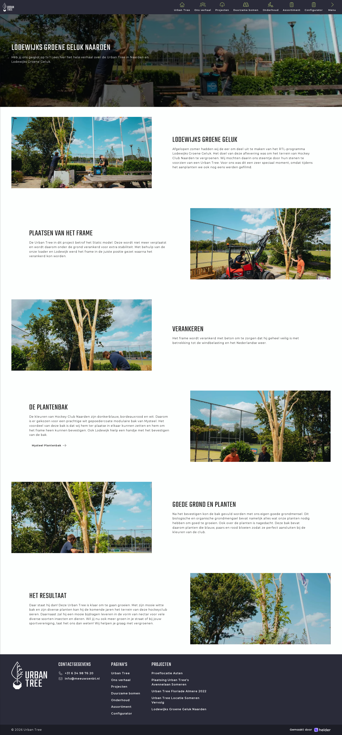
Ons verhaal (121, 680)
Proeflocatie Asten (167, 673)
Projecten (119, 686)
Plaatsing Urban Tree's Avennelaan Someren (170, 682)
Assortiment (121, 706)
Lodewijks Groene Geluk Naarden (179, 709)
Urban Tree (120, 673)
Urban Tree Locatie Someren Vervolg (176, 700)
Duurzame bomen (125, 693)
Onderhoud (120, 700)
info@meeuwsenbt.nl (82, 678)
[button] (332, 7)
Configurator (121, 713)
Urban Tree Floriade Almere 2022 (179, 691)
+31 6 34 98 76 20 (79, 673)
